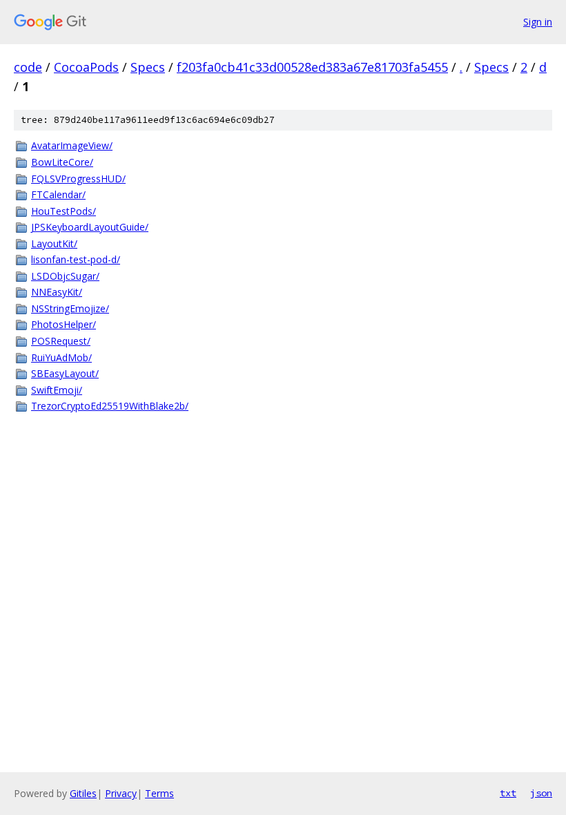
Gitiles (83, 793)
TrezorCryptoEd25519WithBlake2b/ (109, 405)
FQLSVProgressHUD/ (78, 178)
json (541, 793)
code (28, 67)
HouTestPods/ (63, 211)
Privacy (121, 793)
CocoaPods (86, 67)
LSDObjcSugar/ (65, 275)
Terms (159, 793)
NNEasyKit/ (56, 291)
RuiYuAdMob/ (61, 357)
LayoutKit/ (54, 243)
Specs (147, 67)
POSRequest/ (60, 340)
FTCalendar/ (58, 194)
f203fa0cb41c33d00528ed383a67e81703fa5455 (312, 67)
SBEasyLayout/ (65, 373)
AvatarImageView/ (72, 145)
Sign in (537, 21)
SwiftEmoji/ (56, 389)
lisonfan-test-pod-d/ (75, 259)
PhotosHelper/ (63, 324)
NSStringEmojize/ (70, 308)
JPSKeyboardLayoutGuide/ (89, 226)
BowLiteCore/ (62, 162)
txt (508, 793)
